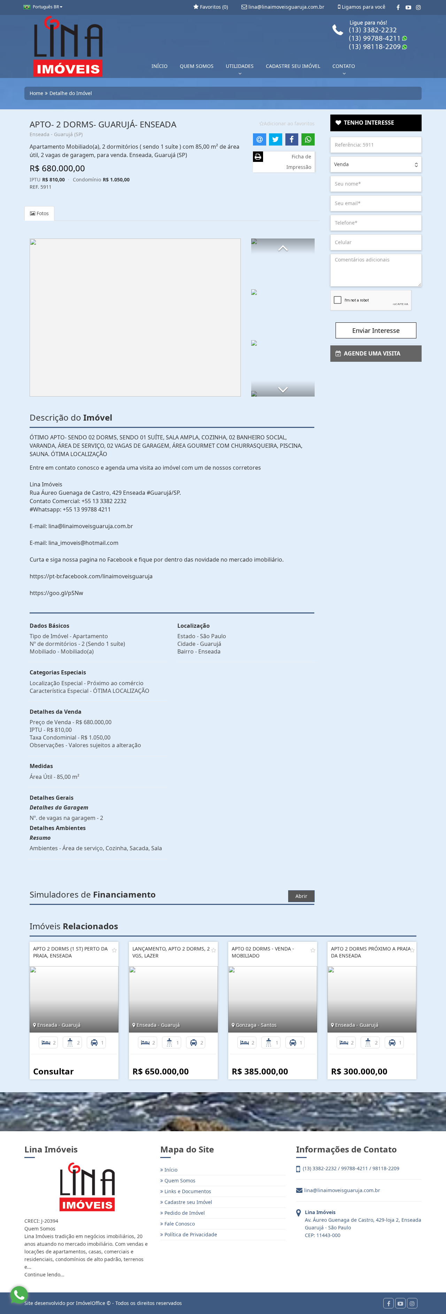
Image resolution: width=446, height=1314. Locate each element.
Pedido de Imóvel (184, 1213)
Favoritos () (213, 6)
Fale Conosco (179, 1223)
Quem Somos (179, 1180)
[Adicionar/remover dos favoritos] (114, 950)
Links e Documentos (187, 1191)
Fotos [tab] (42, 213)
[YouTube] (408, 7)
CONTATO (343, 66)
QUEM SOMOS (197, 66)
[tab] (376, 123)
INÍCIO (160, 66)
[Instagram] (418, 7)
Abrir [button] (301, 896)
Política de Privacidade (190, 1234)
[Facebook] (398, 7)
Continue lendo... (44, 1274)
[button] (283, 246)
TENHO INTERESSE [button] (367, 122)
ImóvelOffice (90, 1303)
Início (170, 1169)
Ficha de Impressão (298, 161)
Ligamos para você (362, 6)
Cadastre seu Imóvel (187, 1202)
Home (36, 93)
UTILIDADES (240, 66)
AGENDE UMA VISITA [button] (370, 353)
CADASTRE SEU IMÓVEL (293, 66)
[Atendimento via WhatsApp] (19, 1295)
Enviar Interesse (376, 330)
